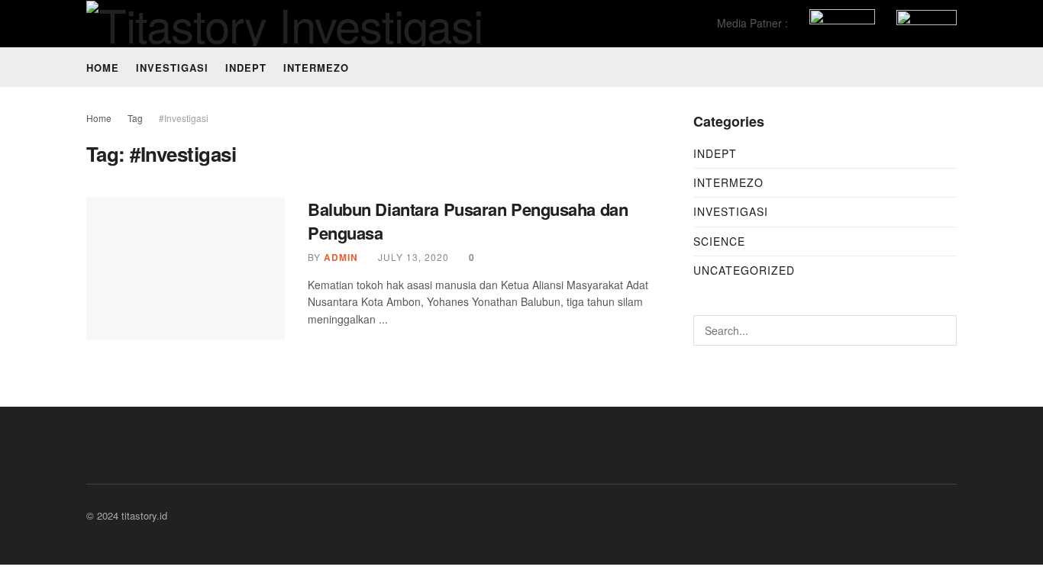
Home (102, 67)
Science (719, 241)
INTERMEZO (316, 67)
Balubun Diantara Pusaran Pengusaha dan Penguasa (468, 221)
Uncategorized (744, 270)
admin (341, 257)
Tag (135, 117)
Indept (715, 153)
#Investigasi (183, 117)
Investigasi (730, 211)
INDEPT (245, 67)
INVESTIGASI (172, 67)
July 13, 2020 (412, 256)
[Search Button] (941, 330)
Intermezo (728, 182)
